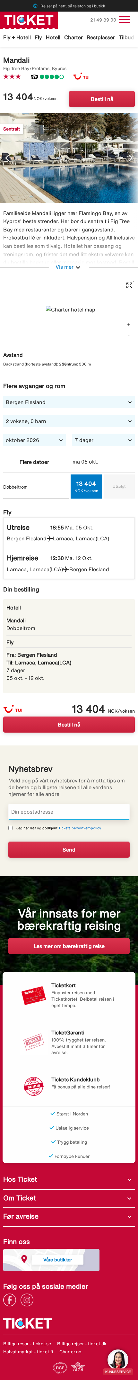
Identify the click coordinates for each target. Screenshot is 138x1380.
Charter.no (70, 1351)
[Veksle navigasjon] (124, 19)
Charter (73, 37)
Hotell (53, 37)
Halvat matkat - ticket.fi (28, 1351)
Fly (38, 37)
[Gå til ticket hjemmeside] (29, 19)
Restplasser (101, 37)
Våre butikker (57, 1259)
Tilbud (126, 37)
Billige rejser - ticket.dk (82, 1343)
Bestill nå (102, 99)
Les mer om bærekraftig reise (69, 946)
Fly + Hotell (17, 37)
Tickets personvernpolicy (79, 828)
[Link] (11, 1299)
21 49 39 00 (103, 20)
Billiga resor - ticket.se (27, 1343)
